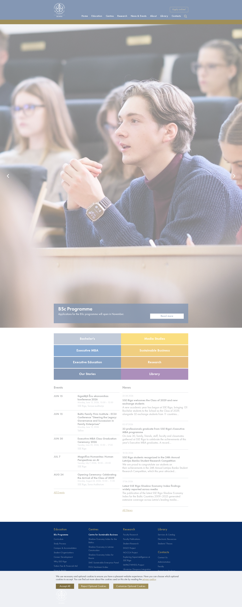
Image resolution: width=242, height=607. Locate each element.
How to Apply (60, 570)
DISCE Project (129, 548)
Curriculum (58, 539)
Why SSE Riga (60, 562)
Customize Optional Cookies (130, 586)
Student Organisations (64, 553)
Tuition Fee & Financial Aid (66, 566)
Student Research (131, 544)
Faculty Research (130, 535)
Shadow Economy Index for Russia (101, 556)
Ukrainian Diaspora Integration (137, 569)
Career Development (63, 557)
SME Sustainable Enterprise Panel (104, 563)
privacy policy (149, 579)
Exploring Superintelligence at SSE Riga (136, 559)
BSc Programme (61, 535)
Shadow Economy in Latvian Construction (101, 549)
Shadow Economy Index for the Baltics (103, 541)
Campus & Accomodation (65, 548)
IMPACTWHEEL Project (133, 565)
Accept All (65, 586)
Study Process (60, 544)
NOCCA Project (130, 553)
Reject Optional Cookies (93, 586)
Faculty (161, 566)
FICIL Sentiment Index (98, 567)
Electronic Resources (167, 539)
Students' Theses (165, 544)
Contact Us (163, 557)
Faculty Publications (131, 539)
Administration (164, 562)
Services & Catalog (166, 535)
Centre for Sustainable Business (103, 535)
